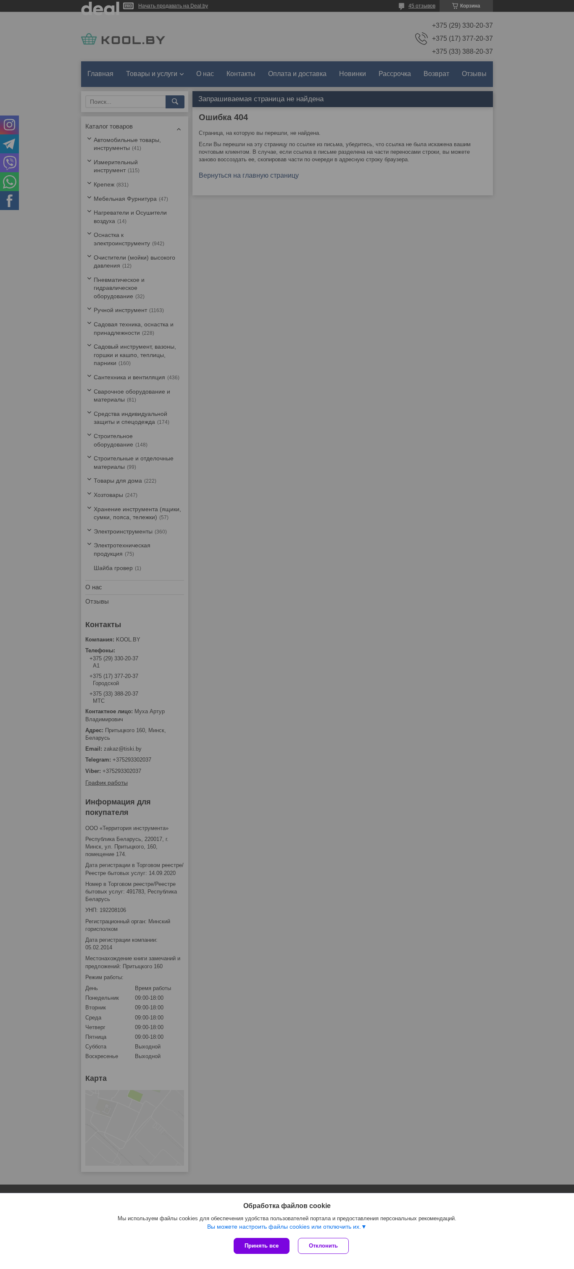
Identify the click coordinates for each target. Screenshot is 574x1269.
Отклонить (323, 1246)
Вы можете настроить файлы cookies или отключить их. (284, 1226)
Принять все (262, 1246)
